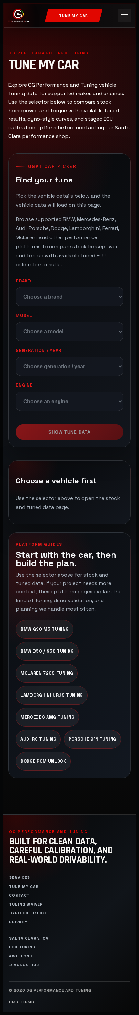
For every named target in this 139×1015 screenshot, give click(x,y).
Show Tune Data (69, 432)
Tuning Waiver (26, 904)
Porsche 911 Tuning (92, 739)
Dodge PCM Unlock (43, 761)
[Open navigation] (124, 15)
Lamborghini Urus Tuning (51, 695)
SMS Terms (21, 1002)
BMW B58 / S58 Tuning (47, 651)
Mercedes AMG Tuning (47, 717)
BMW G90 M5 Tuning (44, 629)
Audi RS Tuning (38, 739)
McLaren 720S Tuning (46, 673)
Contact (19, 895)
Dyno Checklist (28, 913)
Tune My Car (73, 15)
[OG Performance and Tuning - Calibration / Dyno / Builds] (18, 15)
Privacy (18, 922)
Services (19, 877)
